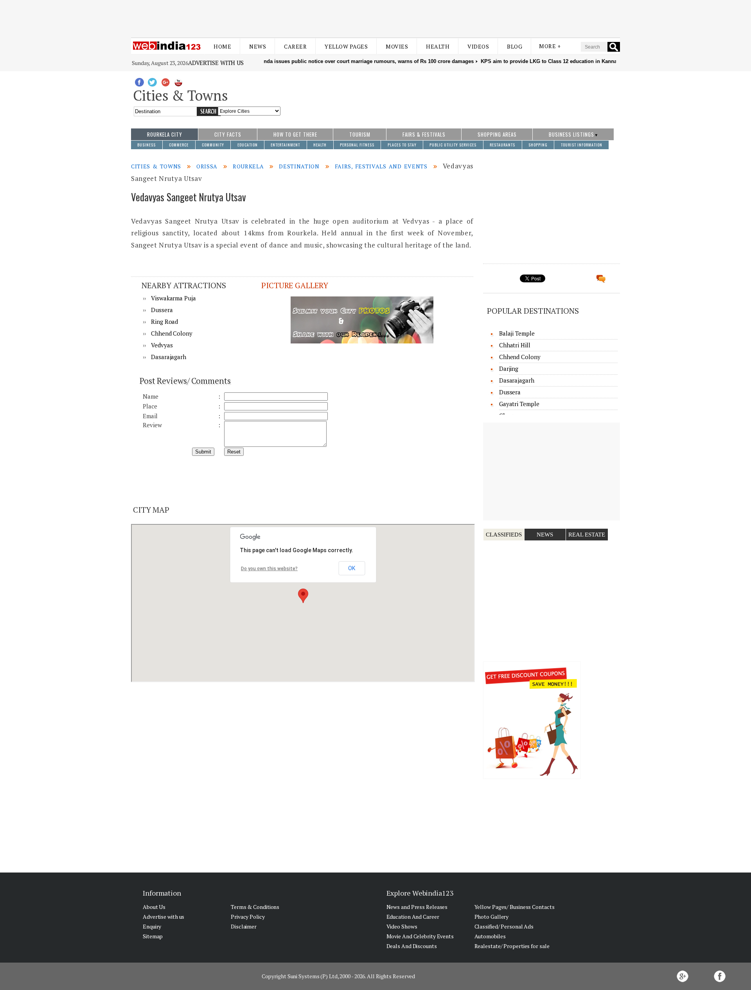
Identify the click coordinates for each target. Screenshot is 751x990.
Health (437, 46)
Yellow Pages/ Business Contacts (514, 907)
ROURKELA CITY (164, 134)
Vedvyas (161, 345)
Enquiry (152, 926)
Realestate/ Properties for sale (512, 946)
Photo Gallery (491, 916)
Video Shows (401, 926)
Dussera (161, 310)
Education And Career (412, 916)
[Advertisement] (375, 18)
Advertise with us (216, 63)
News (257, 46)
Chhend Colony (171, 333)
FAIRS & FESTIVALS (424, 134)
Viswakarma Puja (173, 298)
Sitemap (153, 936)
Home (222, 46)
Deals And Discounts (411, 946)
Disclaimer (244, 926)
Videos (478, 46)
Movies (397, 46)
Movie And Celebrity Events (420, 936)
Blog (514, 46)
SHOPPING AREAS (497, 134)
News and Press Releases (417, 907)
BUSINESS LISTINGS (571, 134)
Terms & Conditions (255, 907)
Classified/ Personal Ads (504, 926)
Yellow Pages (346, 46)
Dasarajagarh (168, 357)
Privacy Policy (248, 916)
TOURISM (359, 134)
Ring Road (164, 321)
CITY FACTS (227, 134)
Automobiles (490, 936)
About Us (154, 907)
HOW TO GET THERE (295, 134)
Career (295, 46)
